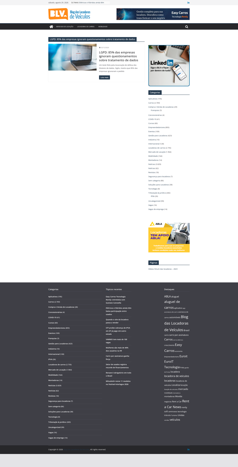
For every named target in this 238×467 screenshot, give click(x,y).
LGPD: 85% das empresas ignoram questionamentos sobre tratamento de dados (118, 56)
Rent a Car (177, 401)
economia (178, 351)
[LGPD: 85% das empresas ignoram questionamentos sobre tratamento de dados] (72, 57)
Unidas (181, 415)
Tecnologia (152, 189)
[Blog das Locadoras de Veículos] (51, 27)
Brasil (187, 330)
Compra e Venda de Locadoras (161, 107)
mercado (183, 389)
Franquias (155, 110)
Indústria (152, 139)
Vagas (150, 205)
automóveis (174, 317)
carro (166, 335)
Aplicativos (152, 99)
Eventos (151, 131)
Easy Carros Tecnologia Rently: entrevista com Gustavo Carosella (115, 299)
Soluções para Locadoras (158, 184)
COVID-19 (152, 119)
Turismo (174, 415)
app (184, 308)
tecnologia (182, 411)
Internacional (153, 144)
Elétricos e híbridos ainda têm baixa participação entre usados (118, 311)
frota (182, 367)
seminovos (172, 411)
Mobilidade (102, 27)
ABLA (167, 296)
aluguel (175, 296)
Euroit (183, 356)
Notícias (151, 164)
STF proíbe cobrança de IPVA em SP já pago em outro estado (118, 331)
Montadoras (153, 160)
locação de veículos (171, 389)
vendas (166, 420)
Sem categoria (154, 180)
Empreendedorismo (156, 127)
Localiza (176, 384)
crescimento (169, 345)
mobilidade (168, 393)
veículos (175, 419)
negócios (168, 401)
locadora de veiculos (176, 376)
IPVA (152, 196)
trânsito (167, 415)
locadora (175, 371)
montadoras (169, 396)
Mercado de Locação (64, 27)
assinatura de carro (171, 312)
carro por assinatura (178, 334)
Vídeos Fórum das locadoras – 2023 (163, 269)
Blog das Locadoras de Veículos (176, 323)
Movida (178, 396)
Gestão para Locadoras (157, 135)
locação (184, 385)
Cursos (151, 123)
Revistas (151, 172)
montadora (176, 393)
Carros (151, 103)
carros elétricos (178, 340)
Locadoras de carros (85, 27)
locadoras (170, 380)
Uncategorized (154, 201)
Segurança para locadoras (159, 176)
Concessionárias (155, 115)
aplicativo (178, 308)
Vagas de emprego (156, 209)
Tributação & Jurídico (157, 193)
